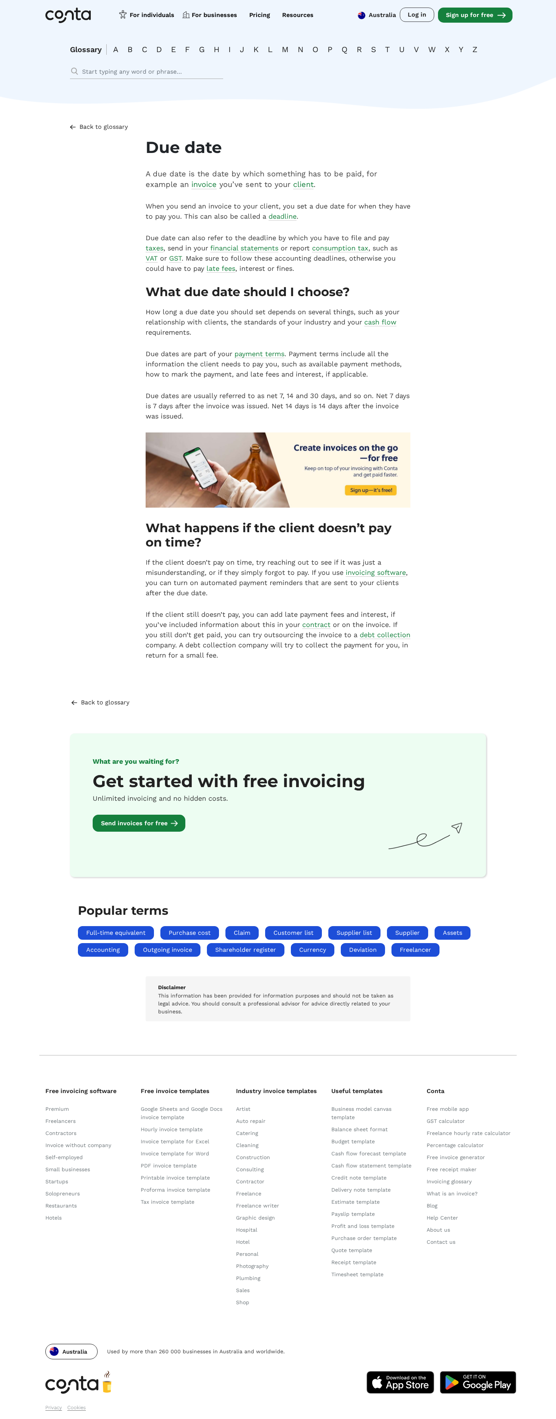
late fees (221, 268)
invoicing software (376, 572)
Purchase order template (364, 1238)
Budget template (353, 1141)
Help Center (442, 1218)
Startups (56, 1181)
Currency (312, 949)
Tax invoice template (167, 1202)
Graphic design (255, 1218)
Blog (432, 1206)
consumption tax (340, 248)
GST (175, 258)
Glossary (86, 49)
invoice (204, 184)
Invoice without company (78, 1145)
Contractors (60, 1133)
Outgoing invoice (167, 949)
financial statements (244, 248)
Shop (242, 1302)
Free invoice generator (456, 1157)
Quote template (351, 1250)
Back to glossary (103, 126)
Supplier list (354, 932)
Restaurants (61, 1206)
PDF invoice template (169, 1166)
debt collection (385, 635)
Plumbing (248, 1278)
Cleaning (247, 1145)
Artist (243, 1109)
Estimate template (355, 1202)
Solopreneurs (62, 1193)
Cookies (76, 1407)
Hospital (246, 1230)
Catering (247, 1133)
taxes (154, 248)
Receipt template (353, 1262)
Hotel (243, 1242)
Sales (243, 1290)
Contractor (250, 1181)
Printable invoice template (175, 1178)
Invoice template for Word (175, 1153)
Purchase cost (190, 932)
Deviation (363, 949)
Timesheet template (357, 1274)
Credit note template (359, 1178)
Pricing (259, 15)
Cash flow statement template (371, 1166)
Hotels (53, 1218)
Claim (242, 932)
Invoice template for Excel (175, 1141)
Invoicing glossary (449, 1181)
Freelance (248, 1193)
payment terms (259, 354)
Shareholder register (245, 949)
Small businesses (67, 1169)
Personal (247, 1254)
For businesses (214, 15)
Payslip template (353, 1214)
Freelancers (60, 1121)
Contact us (441, 1242)
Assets (452, 932)
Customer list (293, 932)
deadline (283, 216)
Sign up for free (469, 15)
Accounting (103, 949)
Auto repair (251, 1121)
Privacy (53, 1407)
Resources (298, 15)
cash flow (380, 322)
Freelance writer (257, 1206)
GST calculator (446, 1121)
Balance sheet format (359, 1129)
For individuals (152, 15)
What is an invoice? (452, 1193)
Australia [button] (382, 15)
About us (438, 1230)
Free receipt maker (452, 1169)
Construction (253, 1157)
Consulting (250, 1169)
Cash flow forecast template (368, 1153)
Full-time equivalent (116, 932)
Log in (417, 14)
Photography (252, 1266)
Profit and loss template (362, 1226)
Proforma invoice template (175, 1190)
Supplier (407, 932)
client (303, 184)
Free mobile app (448, 1109)
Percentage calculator (455, 1145)
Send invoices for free (134, 823)
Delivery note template (361, 1190)
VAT (152, 258)
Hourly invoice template (172, 1129)
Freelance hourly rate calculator (469, 1133)
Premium (57, 1109)
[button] (71, 1351)
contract (316, 624)
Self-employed (64, 1157)
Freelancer (415, 949)
